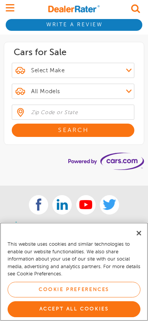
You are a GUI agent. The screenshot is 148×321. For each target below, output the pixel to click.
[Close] (139, 233)
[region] (74, 271)
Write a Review (74, 24)
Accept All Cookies (74, 309)
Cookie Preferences (74, 289)
